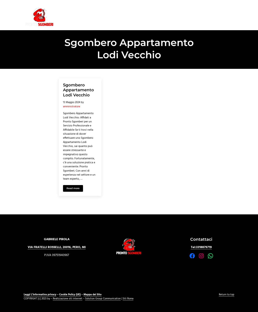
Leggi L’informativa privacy (40, 295)
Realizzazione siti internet (67, 299)
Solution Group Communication (103, 299)
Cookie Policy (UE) (70, 295)
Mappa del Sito (93, 295)
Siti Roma (128, 299)
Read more (75, 189)
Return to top (226, 295)
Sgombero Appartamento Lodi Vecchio (78, 90)
